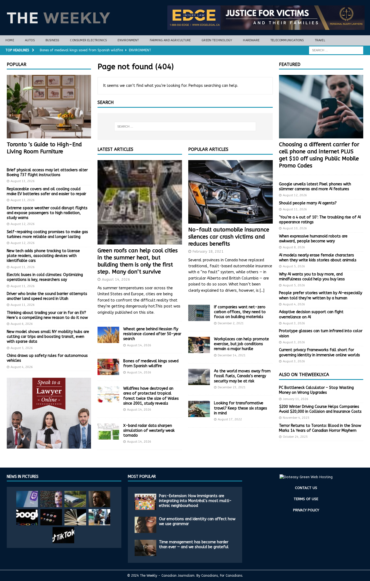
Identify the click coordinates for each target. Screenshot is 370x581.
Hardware (251, 40)
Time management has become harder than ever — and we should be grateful (194, 544)
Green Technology (217, 40)
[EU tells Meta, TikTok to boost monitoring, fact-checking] (63, 535)
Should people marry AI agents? (308, 203)
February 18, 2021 (208, 251)
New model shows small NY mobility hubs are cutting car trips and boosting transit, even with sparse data (48, 336)
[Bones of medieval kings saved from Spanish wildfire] (108, 367)
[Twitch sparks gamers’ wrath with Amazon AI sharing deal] (27, 499)
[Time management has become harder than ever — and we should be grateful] (145, 548)
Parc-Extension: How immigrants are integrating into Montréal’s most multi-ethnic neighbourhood (195, 501)
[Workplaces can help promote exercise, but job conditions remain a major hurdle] (199, 345)
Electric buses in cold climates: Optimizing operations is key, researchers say (45, 277)
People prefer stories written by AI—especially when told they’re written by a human (320, 295)
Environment (128, 40)
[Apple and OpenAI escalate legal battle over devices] (99, 517)
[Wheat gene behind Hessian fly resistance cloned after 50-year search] (108, 335)
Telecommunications (287, 40)
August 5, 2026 (22, 348)
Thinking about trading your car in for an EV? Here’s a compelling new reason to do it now (47, 315)
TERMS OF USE (306, 499)
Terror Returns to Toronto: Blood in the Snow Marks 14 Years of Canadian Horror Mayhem (320, 428)
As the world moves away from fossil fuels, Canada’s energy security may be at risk (242, 376)
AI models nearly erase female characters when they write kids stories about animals (317, 257)
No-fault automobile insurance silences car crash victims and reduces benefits (228, 237)
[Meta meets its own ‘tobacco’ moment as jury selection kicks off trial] (99, 499)
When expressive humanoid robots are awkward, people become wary (313, 238)
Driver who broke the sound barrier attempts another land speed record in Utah (47, 296)
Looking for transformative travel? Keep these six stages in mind (240, 408)
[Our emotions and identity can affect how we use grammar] (145, 525)
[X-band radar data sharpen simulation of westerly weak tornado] (108, 431)
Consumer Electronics (88, 40)
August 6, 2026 (22, 324)
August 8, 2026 (294, 247)
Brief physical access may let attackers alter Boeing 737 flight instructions (47, 172)
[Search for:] (336, 50)
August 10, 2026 (295, 228)
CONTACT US (306, 488)
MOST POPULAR (142, 476)
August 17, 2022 (230, 419)
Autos (30, 40)
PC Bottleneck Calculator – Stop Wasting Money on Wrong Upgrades (316, 390)
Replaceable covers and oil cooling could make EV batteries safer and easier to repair (46, 191)
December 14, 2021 (232, 355)
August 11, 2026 (23, 267)
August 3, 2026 (294, 323)
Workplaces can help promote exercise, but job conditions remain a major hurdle (241, 344)
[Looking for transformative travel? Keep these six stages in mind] (199, 409)
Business (52, 40)
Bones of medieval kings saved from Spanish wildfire (150, 363)
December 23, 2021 (232, 387)
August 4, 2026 (22, 367)
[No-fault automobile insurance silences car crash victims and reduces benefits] (230, 192)
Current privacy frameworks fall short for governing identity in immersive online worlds (319, 352)
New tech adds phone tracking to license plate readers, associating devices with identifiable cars (43, 256)
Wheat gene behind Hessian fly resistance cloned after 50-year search (152, 334)
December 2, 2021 (231, 323)
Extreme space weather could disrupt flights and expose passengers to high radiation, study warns (47, 213)
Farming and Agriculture (170, 40)
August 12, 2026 (23, 224)
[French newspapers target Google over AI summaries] (27, 517)
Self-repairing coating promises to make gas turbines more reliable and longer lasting (47, 234)
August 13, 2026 (23, 181)
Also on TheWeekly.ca (304, 374)
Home (9, 40)
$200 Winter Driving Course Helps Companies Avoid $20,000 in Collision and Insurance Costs (320, 409)
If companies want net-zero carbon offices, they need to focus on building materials (240, 312)
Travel (320, 40)
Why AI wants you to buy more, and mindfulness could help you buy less (312, 276)
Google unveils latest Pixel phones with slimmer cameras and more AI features (315, 186)
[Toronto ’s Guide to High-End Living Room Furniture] (49, 106)
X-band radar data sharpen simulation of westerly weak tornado (149, 430)
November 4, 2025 (296, 418)
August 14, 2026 (116, 279)
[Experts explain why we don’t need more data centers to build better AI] (75, 499)
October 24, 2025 (295, 437)
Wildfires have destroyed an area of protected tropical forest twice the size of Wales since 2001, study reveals (151, 396)
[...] (262, 290)
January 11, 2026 (295, 399)
